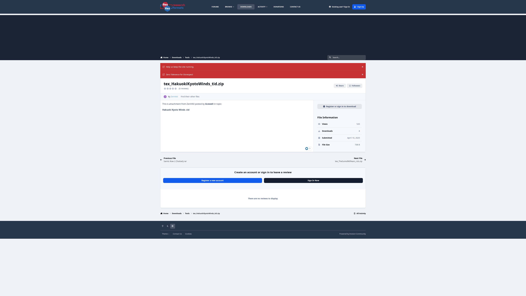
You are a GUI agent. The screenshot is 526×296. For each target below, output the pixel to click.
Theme (165, 234)
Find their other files (190, 96)
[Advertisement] (263, 34)
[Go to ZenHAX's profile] (165, 96)
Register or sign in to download (341, 106)
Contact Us (177, 234)
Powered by (352, 234)
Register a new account (212, 180)
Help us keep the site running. (180, 67)
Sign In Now (313, 180)
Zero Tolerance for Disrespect (179, 74)
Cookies (188, 234)
